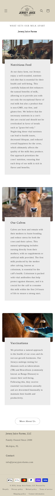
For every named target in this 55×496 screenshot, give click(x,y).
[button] (6, 11)
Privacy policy (17, 489)
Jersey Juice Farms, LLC (26, 485)
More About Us (27, 421)
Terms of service (46, 489)
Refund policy (31, 489)
